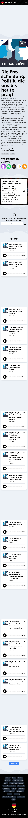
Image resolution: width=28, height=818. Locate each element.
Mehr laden (14, 763)
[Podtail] (14, 166)
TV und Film (6, 788)
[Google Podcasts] (19, 166)
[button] (26, 2)
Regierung (17, 794)
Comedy (7, 777)
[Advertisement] (14, 19)
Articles (19, 814)
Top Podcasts (12, 814)
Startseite (4, 814)
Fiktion (14, 788)
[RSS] (24, 166)
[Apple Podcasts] (3, 166)
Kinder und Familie (18, 780)
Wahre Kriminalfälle (9, 791)
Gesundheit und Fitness (9, 796)
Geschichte (21, 788)
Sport (13, 799)
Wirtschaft (7, 780)
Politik (12, 153)
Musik (5, 783)
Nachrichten (5, 153)
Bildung (20, 777)
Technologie (21, 786)
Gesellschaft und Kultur (9, 786)
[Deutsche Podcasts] (14, 805)
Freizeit (10, 794)
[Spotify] (8, 166)
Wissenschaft (21, 796)
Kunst (13, 777)
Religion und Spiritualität (16, 783)
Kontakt (24, 814)
